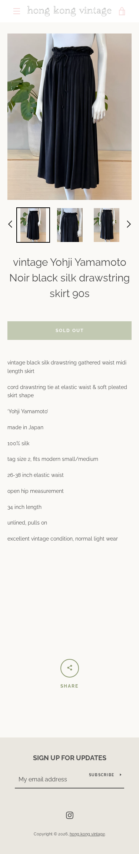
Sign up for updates (69, 758)
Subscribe (101, 775)
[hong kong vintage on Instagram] (69, 815)
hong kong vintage (87, 834)
